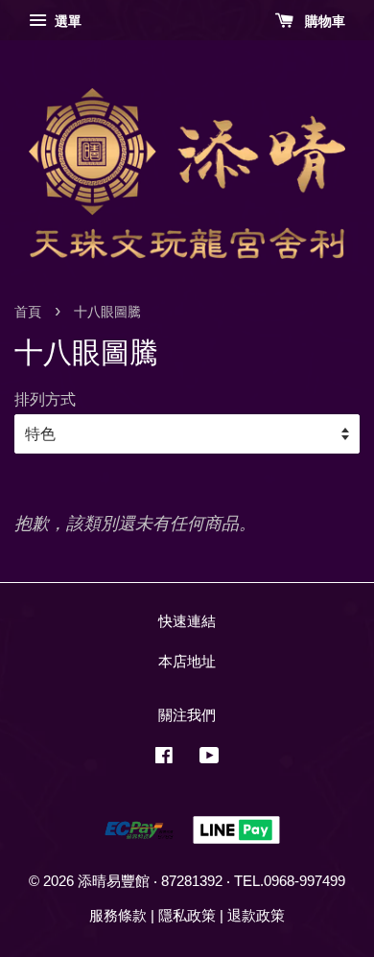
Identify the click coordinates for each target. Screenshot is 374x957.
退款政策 (256, 915)
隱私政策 (187, 915)
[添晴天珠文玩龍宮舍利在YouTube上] (210, 758)
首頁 (27, 312)
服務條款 (118, 915)
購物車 (323, 21)
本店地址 (187, 661)
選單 (66, 21)
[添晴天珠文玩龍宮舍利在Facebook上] (164, 758)
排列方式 (45, 399)
